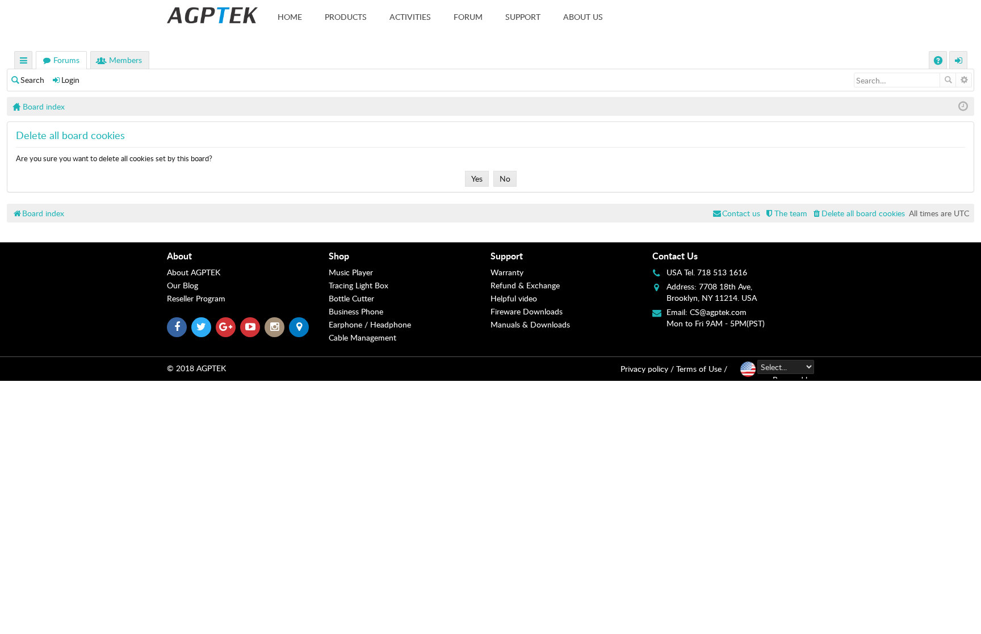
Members (125, 59)
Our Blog (182, 285)
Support (522, 16)
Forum (468, 16)
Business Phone (356, 311)
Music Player (351, 272)
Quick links (24, 61)
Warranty (507, 272)
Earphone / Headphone (370, 324)
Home (290, 16)
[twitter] (201, 327)
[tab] (248, 256)
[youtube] (250, 327)
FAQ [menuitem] (939, 61)
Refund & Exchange (525, 285)
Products (346, 16)
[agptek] (212, 15)
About (179, 255)
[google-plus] (226, 327)
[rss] (299, 327)
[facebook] (177, 327)
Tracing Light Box (358, 285)
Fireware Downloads (527, 311)
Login (70, 79)
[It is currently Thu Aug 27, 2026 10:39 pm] (963, 106)
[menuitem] (858, 213)
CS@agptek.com (718, 311)
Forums (66, 59)
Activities (410, 16)
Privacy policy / (647, 368)
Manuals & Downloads (530, 324)
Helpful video (514, 298)
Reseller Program (196, 298)
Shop (339, 255)
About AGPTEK (193, 272)
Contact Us (675, 255)
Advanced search (963, 80)
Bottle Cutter (351, 298)
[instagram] (274, 327)
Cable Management (362, 337)
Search (32, 79)
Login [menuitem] (959, 61)
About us (583, 16)
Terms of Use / (701, 368)
